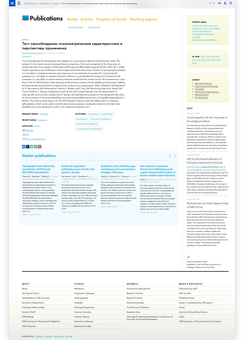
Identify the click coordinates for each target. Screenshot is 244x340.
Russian (37, 126)
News (190, 108)
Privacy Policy (58, 336)
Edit (227, 336)
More (194, 63)
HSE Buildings (28, 316)
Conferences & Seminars (138, 307)
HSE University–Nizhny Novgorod (211, 170)
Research (132, 284)
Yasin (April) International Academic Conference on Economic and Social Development (150, 318)
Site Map (68, 336)
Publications (46, 18)
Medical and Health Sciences (207, 91)
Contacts (38, 336)
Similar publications (38, 155)
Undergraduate (81, 298)
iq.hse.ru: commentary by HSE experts (196, 302)
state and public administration (204, 40)
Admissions (79, 288)
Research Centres (135, 293)
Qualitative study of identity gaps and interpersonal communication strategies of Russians (118, 169)
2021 (204, 60)
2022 (199, 60)
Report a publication (76, 27)
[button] (92, 160)
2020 (209, 60)
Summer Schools (81, 316)
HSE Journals (184, 293)
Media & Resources (190, 284)
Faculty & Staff (28, 312)
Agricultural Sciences (203, 83)
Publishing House (186, 298)
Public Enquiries (28, 326)
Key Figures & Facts (30, 293)
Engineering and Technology (206, 86)
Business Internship (82, 326)
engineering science (200, 28)
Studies (79, 284)
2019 (214, 60)
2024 (217, 56)
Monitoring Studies (135, 302)
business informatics (200, 25)
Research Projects (135, 298)
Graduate (78, 302)
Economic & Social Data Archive (193, 312)
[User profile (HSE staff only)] (225, 3)
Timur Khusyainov (194, 167)
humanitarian (215, 28)
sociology (196, 37)
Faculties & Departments (33, 302)
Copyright (48, 336)
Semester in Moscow (83, 321)
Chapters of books (111, 19)
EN (213, 3)
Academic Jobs (133, 312)
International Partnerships (33, 307)
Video (181, 316)
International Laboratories (138, 288)
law (210, 31)
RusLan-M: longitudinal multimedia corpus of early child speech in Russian (78, 169)
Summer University (82, 312)
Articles (86, 19)
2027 (203, 56)
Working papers (143, 19)
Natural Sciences (202, 94)
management (197, 34)
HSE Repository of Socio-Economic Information (200, 321)
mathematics (209, 34)
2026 (208, 56)
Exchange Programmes (84, 307)
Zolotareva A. (27, 56)
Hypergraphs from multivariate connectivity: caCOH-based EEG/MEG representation (38, 169)
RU (210, 3)
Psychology (44, 114)
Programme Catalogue (84, 293)
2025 (212, 56)
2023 (194, 60)
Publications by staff (188, 288)
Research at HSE (94, 27)
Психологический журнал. (32, 53)
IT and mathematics (200, 31)
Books (72, 19)
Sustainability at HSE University (36, 298)
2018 (218, 60)
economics (213, 25)
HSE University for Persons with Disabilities (41, 321)
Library (182, 307)
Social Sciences (201, 97)
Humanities (199, 89)
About (26, 284)
